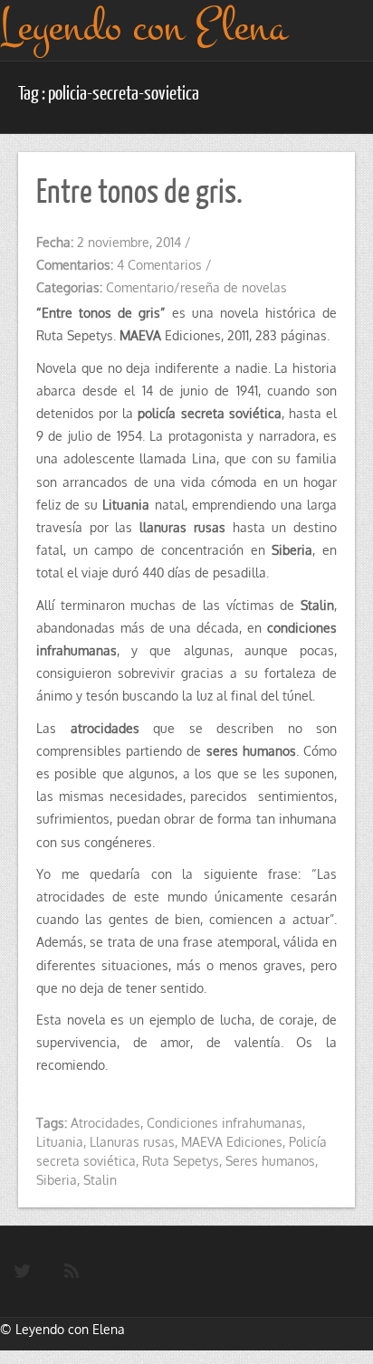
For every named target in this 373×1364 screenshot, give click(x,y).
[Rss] (71, 1271)
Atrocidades (105, 1122)
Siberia (56, 1180)
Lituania (59, 1141)
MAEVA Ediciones (231, 1141)
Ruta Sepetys (180, 1160)
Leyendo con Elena (70, 1329)
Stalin (100, 1180)
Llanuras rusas (132, 1141)
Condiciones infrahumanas (224, 1122)
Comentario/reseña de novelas (196, 287)
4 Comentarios (159, 264)
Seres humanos (270, 1160)
